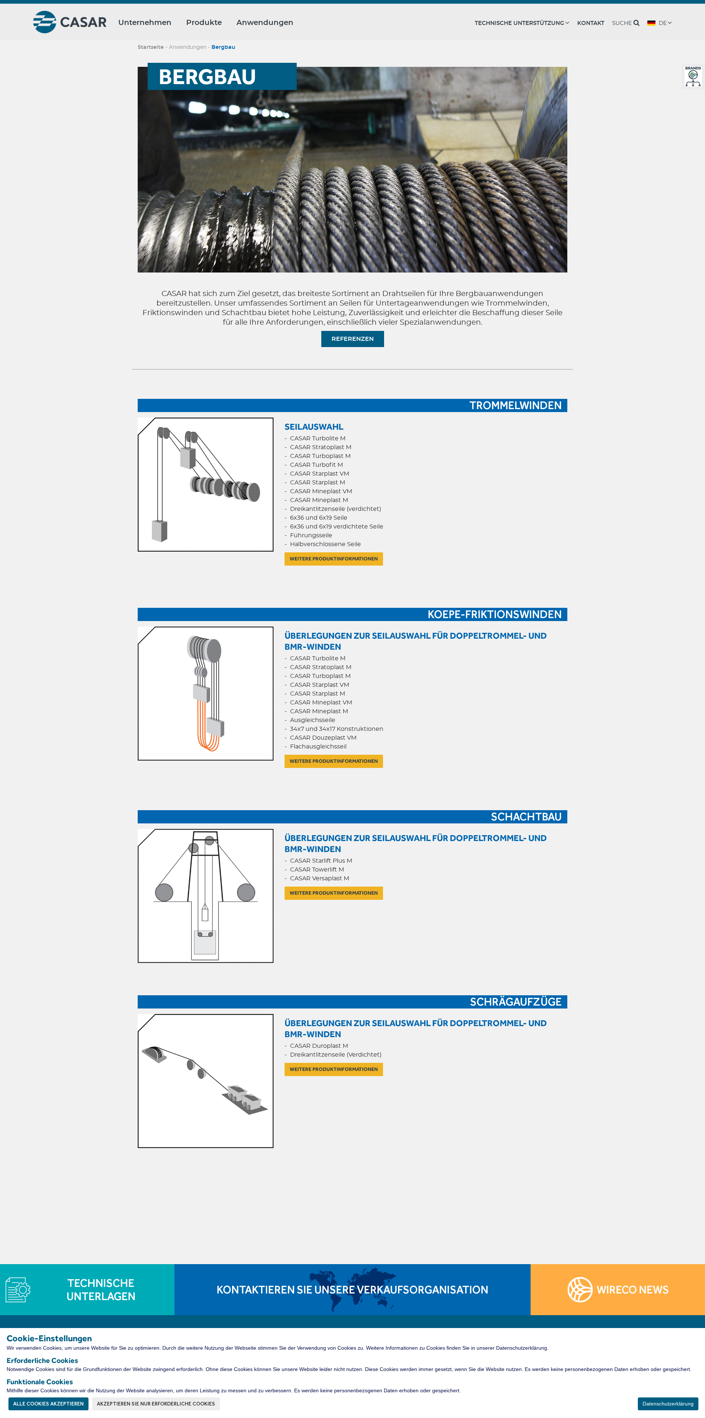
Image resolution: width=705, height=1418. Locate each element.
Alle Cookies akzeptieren (48, 1404)
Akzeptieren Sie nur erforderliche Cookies (156, 1404)
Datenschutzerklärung (668, 1404)
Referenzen (353, 339)
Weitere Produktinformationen (334, 559)
